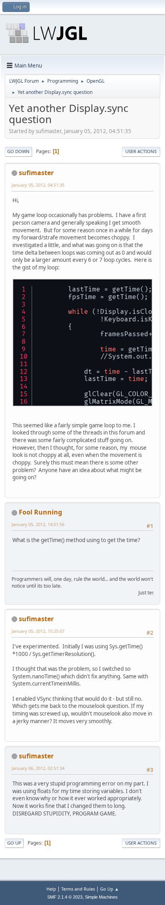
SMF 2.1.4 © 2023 (64, 897)
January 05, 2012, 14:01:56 (38, 524)
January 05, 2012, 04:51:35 (38, 185)
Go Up (14, 843)
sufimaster (36, 172)
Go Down (18, 151)
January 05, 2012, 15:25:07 (38, 631)
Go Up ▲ (109, 889)
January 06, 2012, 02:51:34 (38, 768)
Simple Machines (101, 897)
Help (51, 889)
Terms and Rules (78, 889)
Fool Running (40, 512)
